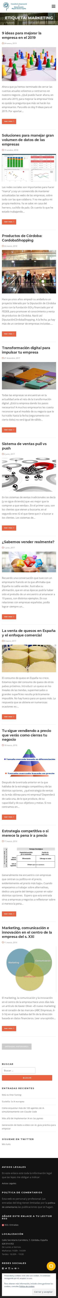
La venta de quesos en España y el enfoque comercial (28, 633)
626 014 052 (8, 1243)
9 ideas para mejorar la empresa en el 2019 (21, 35)
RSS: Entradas (11, 1224)
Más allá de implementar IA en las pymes (22, 1118)
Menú (53, 6)
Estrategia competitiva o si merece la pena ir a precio (25, 833)
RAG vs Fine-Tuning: (12, 1094)
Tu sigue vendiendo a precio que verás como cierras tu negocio (26, 735)
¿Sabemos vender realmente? (28, 542)
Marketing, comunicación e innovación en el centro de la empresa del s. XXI (27, 932)
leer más (8, 121)
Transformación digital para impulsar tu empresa (26, 350)
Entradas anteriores (17, 1046)
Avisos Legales (9, 1183)
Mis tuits (6, 1144)
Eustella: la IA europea (13, 1101)
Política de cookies (27, 1286)
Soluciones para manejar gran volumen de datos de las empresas (28, 139)
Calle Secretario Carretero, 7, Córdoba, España (25, 1240)
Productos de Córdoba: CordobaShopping (22, 238)
